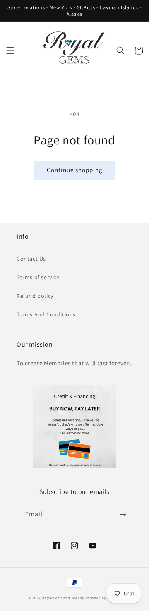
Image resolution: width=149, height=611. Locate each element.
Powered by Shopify (103, 597)
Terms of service (38, 277)
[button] (10, 50)
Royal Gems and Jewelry (63, 597)
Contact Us (31, 258)
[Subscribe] (123, 514)
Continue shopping (75, 170)
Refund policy (35, 296)
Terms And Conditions (46, 314)
